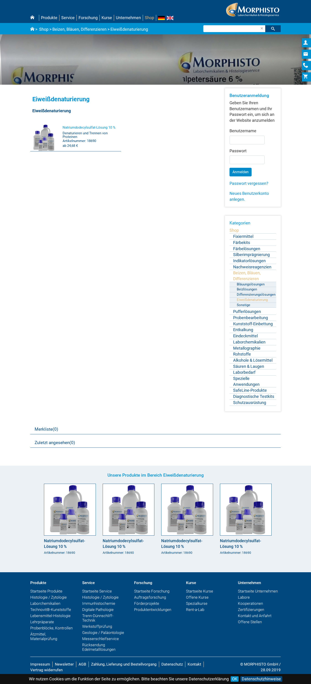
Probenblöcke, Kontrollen (51, 628)
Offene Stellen (250, 622)
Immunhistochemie (98, 603)
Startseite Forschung (151, 591)
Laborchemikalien (45, 603)
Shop (149, 17)
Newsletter (64, 664)
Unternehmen (128, 17)
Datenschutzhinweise (261, 678)
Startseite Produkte (46, 591)
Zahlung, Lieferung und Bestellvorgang (124, 664)
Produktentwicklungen (152, 609)
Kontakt (194, 664)
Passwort (238, 150)
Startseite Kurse (199, 591)
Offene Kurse (197, 597)
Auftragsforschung (150, 597)
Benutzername (242, 130)
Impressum (40, 664)
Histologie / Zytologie (48, 597)
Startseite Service (97, 591)
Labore (244, 597)
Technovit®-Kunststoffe (50, 609)
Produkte (49, 17)
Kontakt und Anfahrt (254, 615)
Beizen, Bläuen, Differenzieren (79, 29)
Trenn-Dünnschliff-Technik (97, 618)
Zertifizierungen (251, 609)
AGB (82, 664)
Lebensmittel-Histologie (50, 615)
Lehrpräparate (42, 622)
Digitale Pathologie (98, 609)
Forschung (88, 17)
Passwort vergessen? (248, 183)
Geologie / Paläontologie (103, 632)
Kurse (107, 17)
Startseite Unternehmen (258, 591)
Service (68, 17)
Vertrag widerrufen (46, 670)
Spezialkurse (196, 603)
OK (234, 678)
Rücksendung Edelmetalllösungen (98, 647)
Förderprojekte (146, 603)
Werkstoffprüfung (97, 626)
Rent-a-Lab (195, 609)
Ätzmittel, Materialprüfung (43, 636)
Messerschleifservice (100, 638)
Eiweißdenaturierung (129, 29)
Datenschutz (172, 664)
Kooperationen (250, 603)
